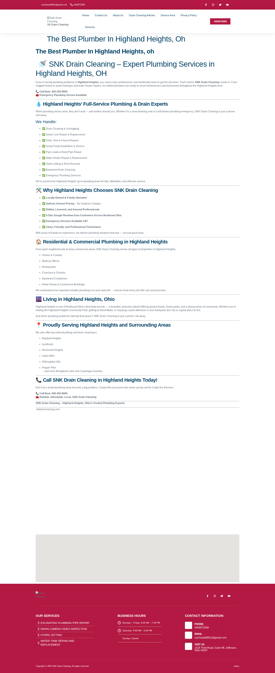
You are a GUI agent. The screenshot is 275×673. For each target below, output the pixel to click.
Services (90, 27)
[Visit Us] (188, 646)
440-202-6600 (59, 91)
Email (198, 633)
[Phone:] (188, 625)
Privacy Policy (189, 15)
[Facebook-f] (206, 5)
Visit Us (199, 644)
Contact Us (101, 15)
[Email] (188, 635)
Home (85, 15)
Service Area (168, 15)
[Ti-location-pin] (234, 5)
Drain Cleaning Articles (142, 15)
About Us (118, 15)
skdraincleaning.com (48, 409)
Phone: (199, 624)
